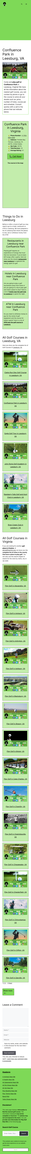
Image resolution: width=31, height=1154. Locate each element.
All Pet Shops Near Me (9, 1085)
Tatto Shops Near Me (9, 1099)
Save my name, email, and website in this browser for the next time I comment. (16, 1046)
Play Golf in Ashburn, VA (15, 669)
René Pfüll (5, 1096)
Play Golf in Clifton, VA (15, 950)
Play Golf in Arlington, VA (15, 641)
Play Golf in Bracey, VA (15, 724)
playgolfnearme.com (9, 550)
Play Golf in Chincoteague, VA (15, 921)
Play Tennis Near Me (9, 1094)
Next (10, 983)
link (20, 1122)
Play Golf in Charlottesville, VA (15, 835)
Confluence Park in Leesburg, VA (15, 404)
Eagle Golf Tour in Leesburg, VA (15, 434)
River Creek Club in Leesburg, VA (15, 526)
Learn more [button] (6, 1145)
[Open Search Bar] (21, 4)
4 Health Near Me (8, 1079)
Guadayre (6, 1072)
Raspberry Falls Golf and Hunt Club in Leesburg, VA (15, 495)
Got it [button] (15, 1149)
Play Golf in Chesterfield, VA (15, 892)
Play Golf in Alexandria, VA (15, 586)
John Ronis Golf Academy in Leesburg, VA (15, 465)
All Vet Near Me (7, 1088)
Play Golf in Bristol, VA (15, 751)
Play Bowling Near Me (9, 1091)
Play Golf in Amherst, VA (15, 613)
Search (23, 1133)
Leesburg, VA (17, 347)
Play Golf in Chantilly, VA (15, 807)
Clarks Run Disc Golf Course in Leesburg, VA (15, 373)
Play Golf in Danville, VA (15, 978)
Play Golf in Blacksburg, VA (15, 696)
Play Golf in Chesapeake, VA (15, 865)
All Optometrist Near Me (10, 1082)
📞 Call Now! (16, 156)
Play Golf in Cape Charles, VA (15, 779)
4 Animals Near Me (8, 1077)
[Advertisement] (15, 24)
